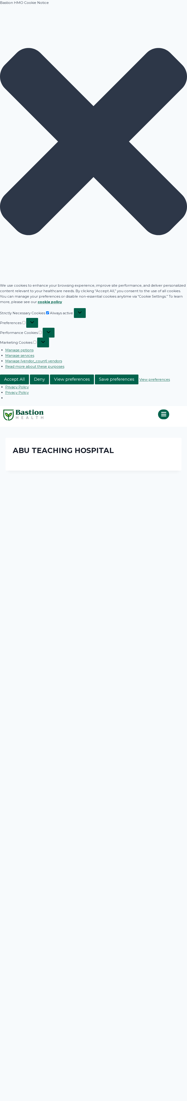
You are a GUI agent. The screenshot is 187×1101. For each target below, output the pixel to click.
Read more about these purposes (34, 366)
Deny (39, 379)
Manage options (19, 350)
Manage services (19, 355)
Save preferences (116, 379)
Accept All (14, 379)
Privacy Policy (17, 387)
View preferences (72, 379)
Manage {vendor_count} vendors (33, 361)
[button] (93, 142)
